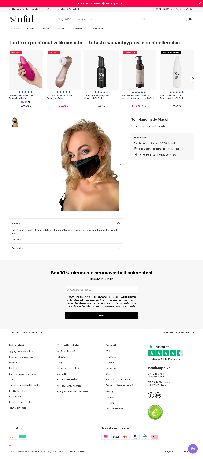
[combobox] (98, 19)
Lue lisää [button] (16, 239)
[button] (200, 3)
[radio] (19, 92)
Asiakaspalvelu (165, 9)
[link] (22, 102)
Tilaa (101, 315)
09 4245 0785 (186, 9)
